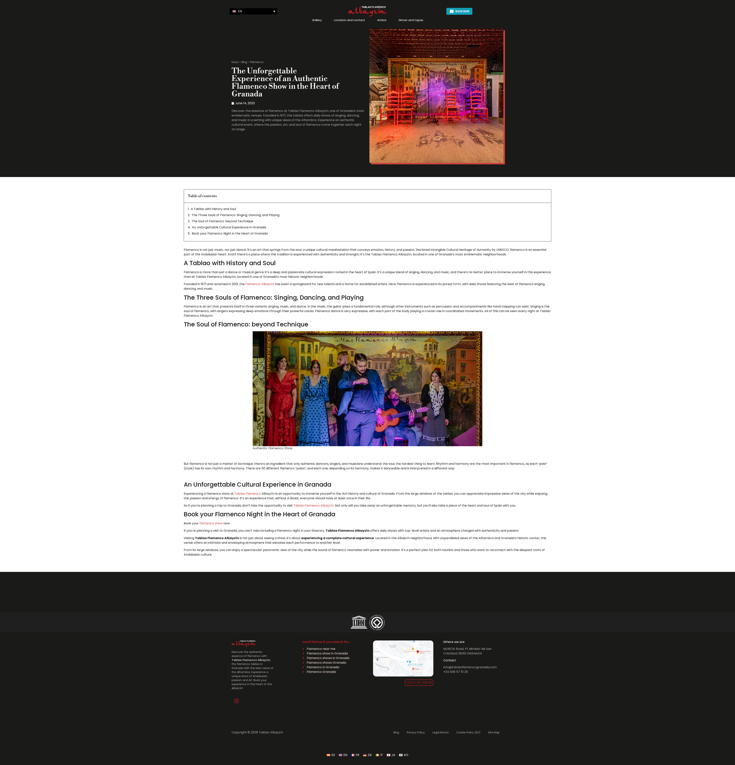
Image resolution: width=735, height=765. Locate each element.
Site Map (494, 732)
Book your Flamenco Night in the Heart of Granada (230, 233)
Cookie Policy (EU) (468, 732)
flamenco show (211, 523)
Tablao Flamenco (247, 493)
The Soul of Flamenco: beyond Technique (222, 221)
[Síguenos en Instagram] (236, 701)
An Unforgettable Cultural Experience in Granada (229, 227)
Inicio (235, 62)
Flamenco (257, 62)
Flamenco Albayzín (259, 284)
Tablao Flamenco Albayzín (313, 505)
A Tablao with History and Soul (213, 209)
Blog (244, 62)
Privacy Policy (416, 732)
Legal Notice (440, 732)
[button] (253, 11)
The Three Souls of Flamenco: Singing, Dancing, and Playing (235, 215)
